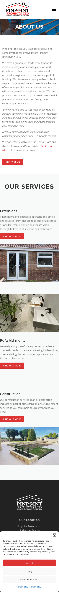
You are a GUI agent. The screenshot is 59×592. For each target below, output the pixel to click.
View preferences (29, 579)
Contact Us (13, 161)
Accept (29, 562)
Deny (29, 571)
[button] (54, 535)
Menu (53, 9)
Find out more (12, 236)
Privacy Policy (22, 587)
